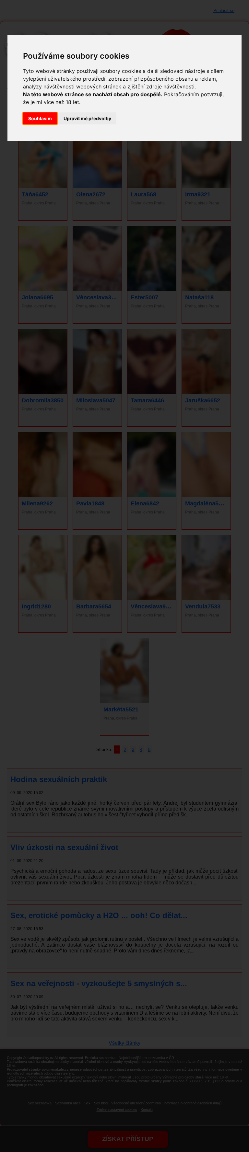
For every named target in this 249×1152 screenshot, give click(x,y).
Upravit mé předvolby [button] (87, 118)
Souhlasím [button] (40, 118)
